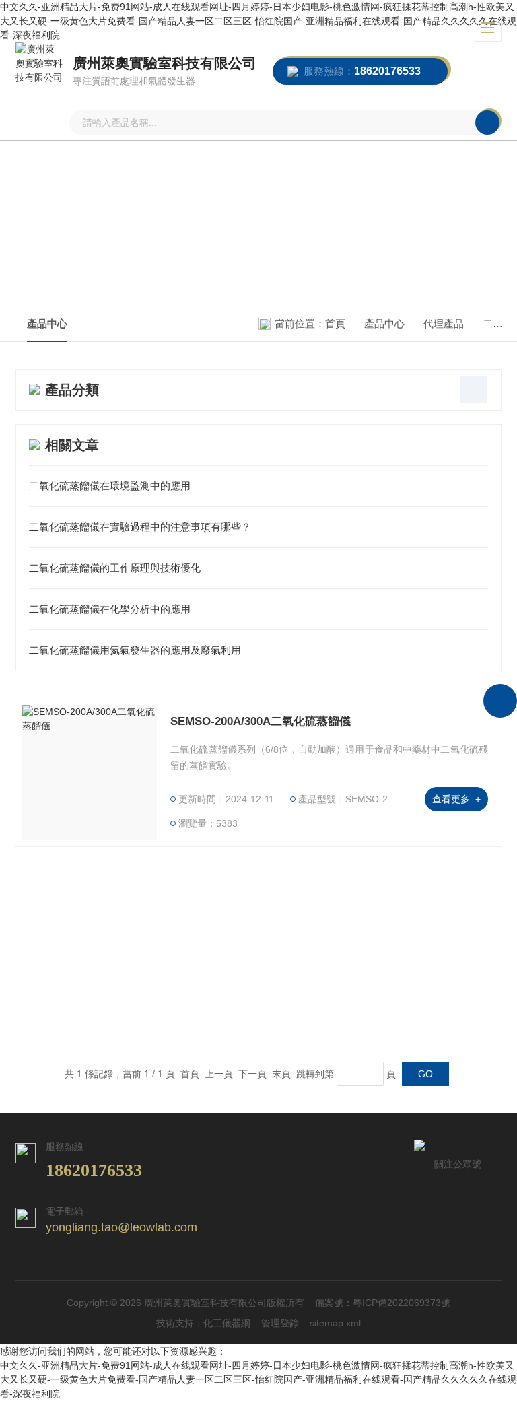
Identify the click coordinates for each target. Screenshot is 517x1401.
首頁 (335, 323)
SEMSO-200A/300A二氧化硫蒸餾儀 (260, 721)
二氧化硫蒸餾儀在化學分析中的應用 (110, 609)
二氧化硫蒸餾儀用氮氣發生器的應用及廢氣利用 (135, 650)
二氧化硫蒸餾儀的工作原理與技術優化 (115, 568)
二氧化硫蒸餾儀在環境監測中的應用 (110, 485)
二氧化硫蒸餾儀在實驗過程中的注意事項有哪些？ (140, 527)
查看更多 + (456, 799)
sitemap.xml (335, 1323)
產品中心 (47, 323)
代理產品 (443, 323)
